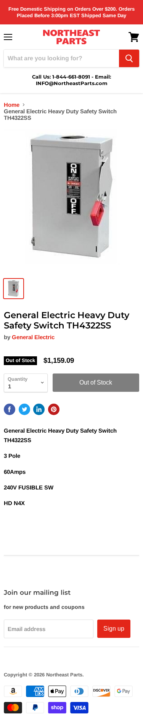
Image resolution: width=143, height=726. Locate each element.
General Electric (33, 337)
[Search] (129, 58)
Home (11, 104)
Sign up (113, 628)
